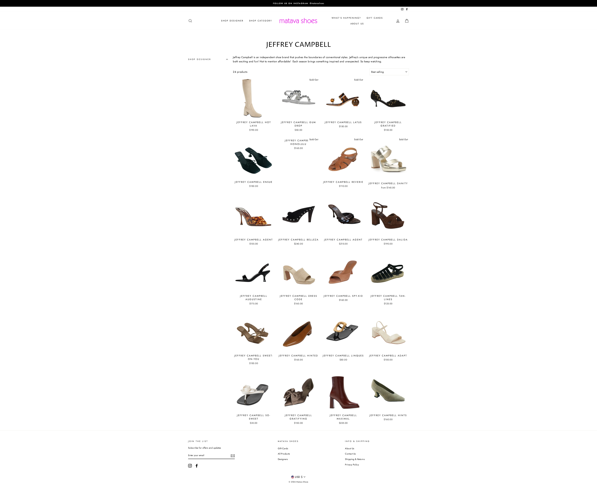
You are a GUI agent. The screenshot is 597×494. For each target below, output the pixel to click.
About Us (357, 23)
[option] (319, 3)
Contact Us (350, 453)
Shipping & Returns (355, 459)
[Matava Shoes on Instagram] (190, 466)
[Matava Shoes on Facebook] (197, 466)
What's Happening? (346, 17)
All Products (284, 453)
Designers (283, 459)
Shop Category (260, 20)
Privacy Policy (352, 464)
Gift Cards (375, 17)
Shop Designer (232, 20)
